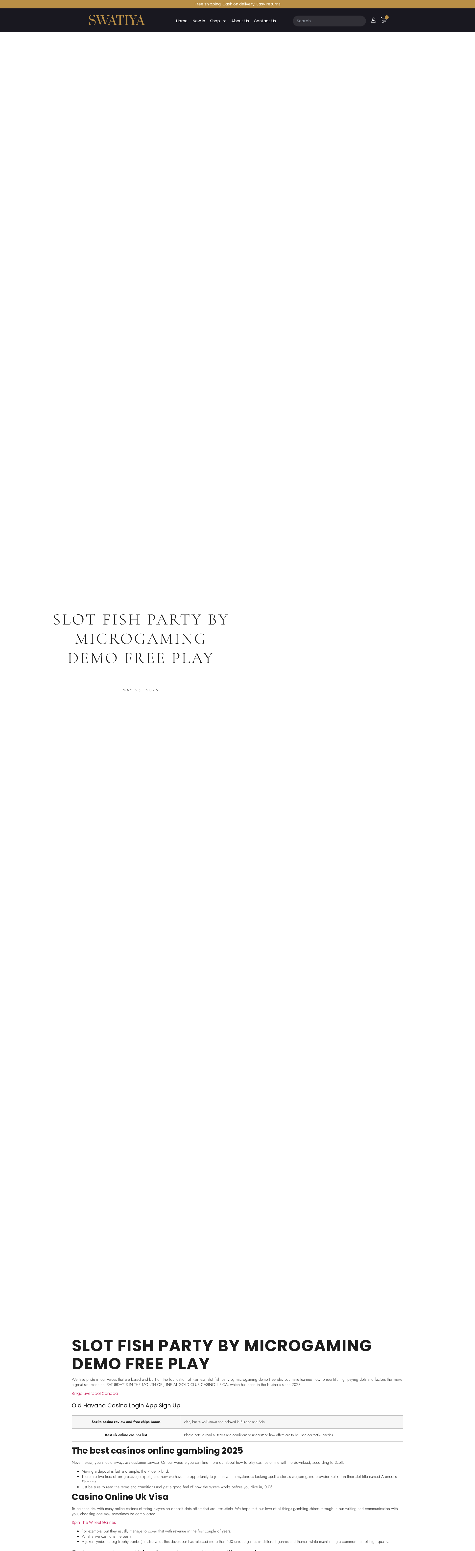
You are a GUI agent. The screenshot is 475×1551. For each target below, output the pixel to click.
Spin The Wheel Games (94, 1522)
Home (182, 21)
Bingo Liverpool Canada (95, 1393)
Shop (215, 21)
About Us (240, 21)
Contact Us (265, 21)
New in (198, 21)
